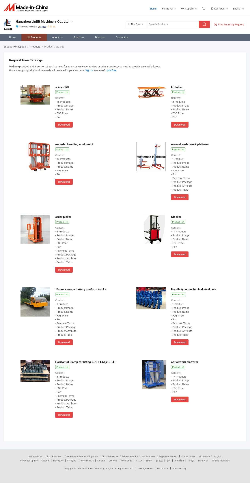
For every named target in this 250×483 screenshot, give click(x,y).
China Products (53, 456)
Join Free (111, 70)
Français (71, 460)
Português (58, 460)
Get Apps (219, 8)
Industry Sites (148, 456)
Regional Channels (168, 456)
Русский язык (87, 460)
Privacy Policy (179, 468)
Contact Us (122, 37)
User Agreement (145, 468)
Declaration (163, 468)
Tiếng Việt (203, 460)
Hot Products (35, 456)
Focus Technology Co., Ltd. (101, 468)
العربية (139, 460)
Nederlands (126, 460)
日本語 (159, 460)
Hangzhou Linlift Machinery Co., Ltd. (42, 21)
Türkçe (191, 460)
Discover (100, 37)
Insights (217, 456)
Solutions (79, 37)
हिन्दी (169, 460)
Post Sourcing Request (231, 24)
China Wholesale (110, 456)
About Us (57, 37)
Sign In (153, 8)
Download (64, 124)
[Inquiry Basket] (204, 8)
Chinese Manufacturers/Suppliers (81, 456)
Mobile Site (204, 456)
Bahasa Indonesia (221, 460)
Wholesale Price (130, 456)
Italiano (101, 460)
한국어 (149, 460)
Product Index (188, 456)
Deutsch (113, 460)
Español (45, 460)
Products (36, 37)
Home (12, 37)
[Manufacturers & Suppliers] (27, 7)
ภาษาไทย (179, 460)
